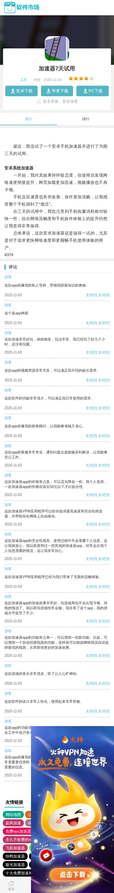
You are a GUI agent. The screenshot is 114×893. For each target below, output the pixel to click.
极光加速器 (15, 864)
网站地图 (13, 814)
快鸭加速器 (15, 856)
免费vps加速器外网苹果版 (28, 831)
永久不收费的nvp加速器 (26, 839)
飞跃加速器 (15, 848)
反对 (101, 295)
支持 (89, 295)
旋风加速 (13, 823)
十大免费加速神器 (21, 873)
